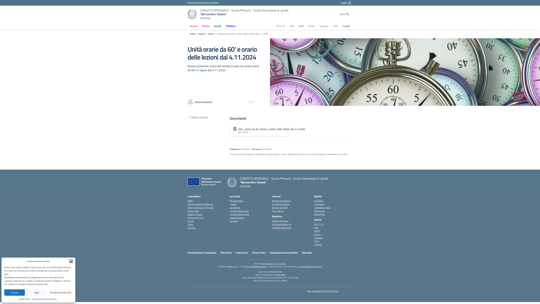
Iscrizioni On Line (195, 217)
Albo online (319, 211)
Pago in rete (193, 211)
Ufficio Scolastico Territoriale (201, 207)
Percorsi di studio (280, 207)
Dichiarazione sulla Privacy (44, 298)
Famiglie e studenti (281, 204)
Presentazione (236, 201)
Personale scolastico (281, 201)
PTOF (335, 26)
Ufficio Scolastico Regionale (200, 204)
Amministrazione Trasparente (202, 252)
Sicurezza (324, 26)
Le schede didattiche (281, 224)
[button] (71, 261)
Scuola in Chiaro (195, 214)
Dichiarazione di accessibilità (284, 252)
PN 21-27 (280, 26)
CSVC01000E (279, 274)
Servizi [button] (205, 26)
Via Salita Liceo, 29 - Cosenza (274, 263)
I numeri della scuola (239, 211)
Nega (36, 292)
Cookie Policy (25, 298)
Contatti (346, 26)
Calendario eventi (322, 207)
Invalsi (191, 221)
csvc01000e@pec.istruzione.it (309, 266)
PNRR (301, 26)
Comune (191, 228)
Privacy (312, 26)
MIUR (190, 201)
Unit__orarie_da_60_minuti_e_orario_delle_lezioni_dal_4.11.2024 (271, 129)
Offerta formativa (280, 221)
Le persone (235, 207)
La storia (234, 221)
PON (292, 26)
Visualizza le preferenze (60, 292)
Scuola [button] (193, 26)
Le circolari (319, 204)
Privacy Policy (259, 252)
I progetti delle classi (281, 227)
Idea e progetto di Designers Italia (322, 291)
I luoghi (233, 204)
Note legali (307, 252)
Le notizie (318, 201)
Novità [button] (217, 26)
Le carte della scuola (239, 214)
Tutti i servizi (277, 211)
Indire (190, 224)
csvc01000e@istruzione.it (256, 266)
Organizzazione (237, 217)
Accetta (14, 292)
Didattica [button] (230, 26)
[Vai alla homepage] (192, 14)
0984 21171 (232, 266)
